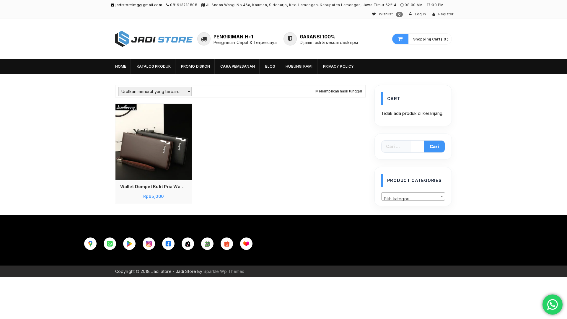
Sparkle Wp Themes (223, 271)
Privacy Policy (338, 66)
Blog (270, 66)
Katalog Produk (154, 66)
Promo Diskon (195, 66)
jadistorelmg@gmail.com (138, 5)
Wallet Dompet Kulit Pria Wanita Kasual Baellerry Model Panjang (155, 186)
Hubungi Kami (299, 66)
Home (120, 66)
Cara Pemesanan (237, 66)
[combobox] (413, 196)
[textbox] (413, 199)
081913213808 (183, 5)
